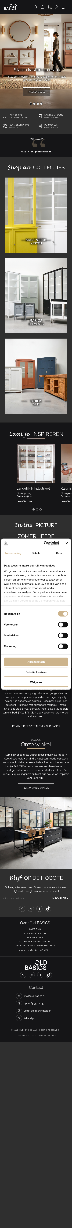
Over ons (35, 929)
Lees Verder (24, 501)
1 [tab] (34, 509)
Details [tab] (36, 553)
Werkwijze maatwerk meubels (35, 945)
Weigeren (36, 682)
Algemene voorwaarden (35, 941)
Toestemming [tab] (13, 553)
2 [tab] (37, 509)
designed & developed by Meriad (36, 1036)
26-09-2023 (25, 493)
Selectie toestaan (36, 671)
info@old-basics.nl (34, 996)
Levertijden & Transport (35, 950)
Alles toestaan (36, 661)
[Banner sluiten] (67, 543)
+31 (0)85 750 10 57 (34, 1003)
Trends (66, 496)
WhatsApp (29, 1018)
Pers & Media (35, 937)
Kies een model (37, 92)
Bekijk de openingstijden (37, 1010)
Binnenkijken (25, 496)
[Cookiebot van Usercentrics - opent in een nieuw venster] (44, 543)
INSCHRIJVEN (60, 898)
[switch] (63, 624)
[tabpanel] (36, 474)
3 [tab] (40, 509)
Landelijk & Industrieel (33, 488)
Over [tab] (59, 553)
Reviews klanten (35, 933)
